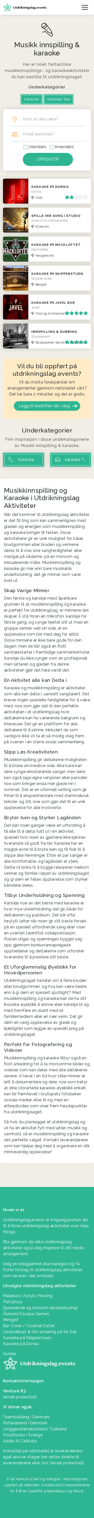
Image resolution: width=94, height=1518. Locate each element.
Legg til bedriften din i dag (44, 405)
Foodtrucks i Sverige (23, 1435)
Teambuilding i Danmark (26, 1417)
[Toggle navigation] (85, 7)
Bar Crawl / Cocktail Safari (29, 1325)
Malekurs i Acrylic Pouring (27, 1295)
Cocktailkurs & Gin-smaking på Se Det (39, 1331)
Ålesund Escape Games (26, 1313)
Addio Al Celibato (20, 1441)
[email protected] (67, 1463)
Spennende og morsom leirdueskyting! (40, 1307)
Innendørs (64, 146)
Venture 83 (14, 1391)
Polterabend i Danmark (25, 1423)
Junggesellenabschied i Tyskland (35, 1429)
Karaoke (31, 99)
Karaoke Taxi (58, 99)
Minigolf (11, 1319)
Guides (9, 1353)
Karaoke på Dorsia (21, 1343)
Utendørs (38, 146)
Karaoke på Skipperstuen (27, 1337)
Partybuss (13, 1301)
